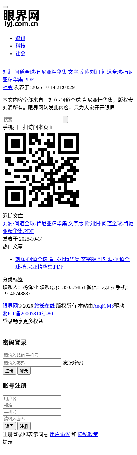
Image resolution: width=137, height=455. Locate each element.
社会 (20, 53)
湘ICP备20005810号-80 (28, 313)
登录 (24, 371)
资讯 (20, 38)
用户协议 (60, 434)
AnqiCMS (103, 306)
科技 (20, 45)
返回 (9, 426)
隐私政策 (88, 434)
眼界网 (10, 306)
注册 (9, 371)
